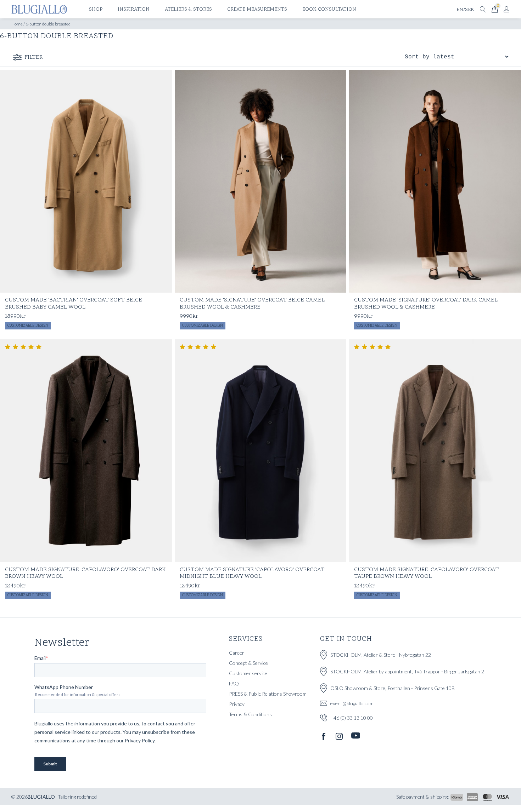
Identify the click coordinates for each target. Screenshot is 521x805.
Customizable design (27, 325)
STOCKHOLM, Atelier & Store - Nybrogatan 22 (380, 655)
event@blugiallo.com (352, 703)
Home (17, 24)
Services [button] (246, 639)
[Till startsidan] (39, 9)
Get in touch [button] (346, 639)
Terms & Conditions (250, 714)
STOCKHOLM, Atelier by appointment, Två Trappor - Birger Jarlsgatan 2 (407, 671)
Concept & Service (248, 663)
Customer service (248, 673)
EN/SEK (465, 9)
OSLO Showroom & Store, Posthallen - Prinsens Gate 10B (392, 688)
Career (236, 653)
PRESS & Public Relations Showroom (268, 694)
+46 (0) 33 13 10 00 (351, 718)
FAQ (234, 683)
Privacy (237, 704)
